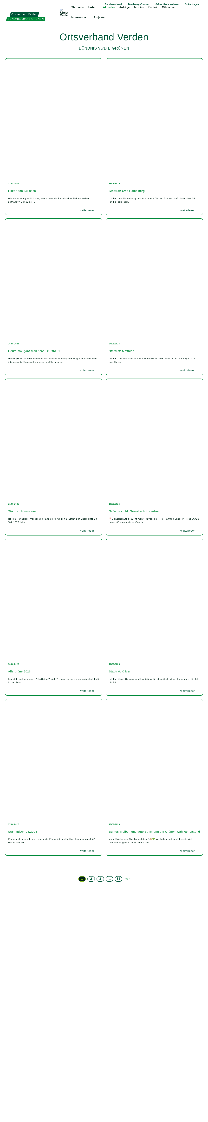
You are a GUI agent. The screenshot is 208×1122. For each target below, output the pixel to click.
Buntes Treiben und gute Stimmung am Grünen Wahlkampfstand (154, 831)
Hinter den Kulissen (22, 191)
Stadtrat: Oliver (119, 671)
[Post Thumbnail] (53, 119)
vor (127, 878)
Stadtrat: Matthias (121, 351)
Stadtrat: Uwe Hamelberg (127, 191)
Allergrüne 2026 (19, 671)
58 (118, 878)
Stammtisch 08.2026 (22, 831)
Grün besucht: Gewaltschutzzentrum (134, 511)
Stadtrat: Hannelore (22, 511)
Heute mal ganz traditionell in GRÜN (34, 351)
